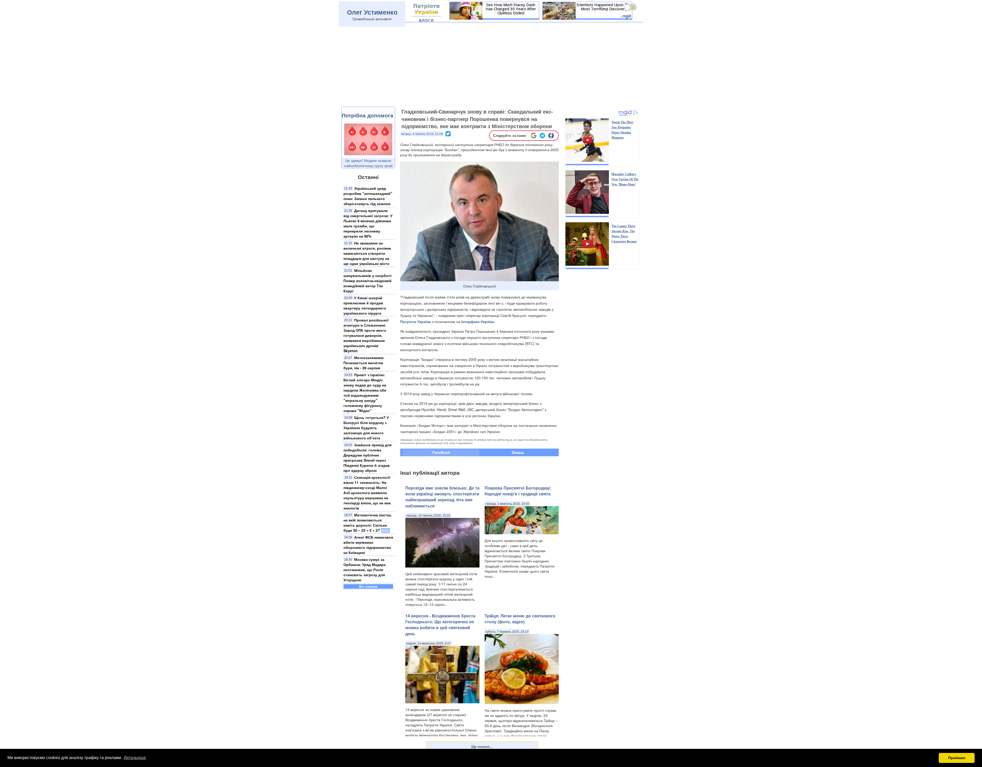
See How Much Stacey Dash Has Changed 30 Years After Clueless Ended (511, 9)
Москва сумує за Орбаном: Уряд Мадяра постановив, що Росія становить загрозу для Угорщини (364, 569)
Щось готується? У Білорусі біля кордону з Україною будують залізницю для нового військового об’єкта (366, 427)
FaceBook (441, 452)
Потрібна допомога (367, 115)
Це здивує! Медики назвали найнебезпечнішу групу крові (368, 163)
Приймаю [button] (956, 758)
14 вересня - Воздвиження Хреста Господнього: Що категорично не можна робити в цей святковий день (440, 625)
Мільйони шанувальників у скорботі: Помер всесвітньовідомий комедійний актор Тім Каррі (367, 280)
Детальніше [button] (135, 757)
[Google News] (533, 135)
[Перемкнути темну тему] (630, 7)
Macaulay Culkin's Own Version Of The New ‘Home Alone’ (625, 179)
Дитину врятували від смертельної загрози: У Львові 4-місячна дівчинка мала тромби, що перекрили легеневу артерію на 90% (368, 223)
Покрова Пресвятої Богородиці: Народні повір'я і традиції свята (518, 491)
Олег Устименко (372, 12)
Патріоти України (415, 321)
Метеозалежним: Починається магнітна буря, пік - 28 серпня (363, 362)
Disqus (518, 452)
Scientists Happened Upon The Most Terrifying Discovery (603, 7)
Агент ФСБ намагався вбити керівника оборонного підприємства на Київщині (368, 545)
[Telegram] (542, 135)
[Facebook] (551, 135)
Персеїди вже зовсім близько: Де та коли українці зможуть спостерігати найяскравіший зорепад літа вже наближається (442, 497)
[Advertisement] (491, 68)
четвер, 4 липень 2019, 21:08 (422, 134)
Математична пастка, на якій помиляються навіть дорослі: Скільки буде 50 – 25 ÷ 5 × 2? (367, 522)
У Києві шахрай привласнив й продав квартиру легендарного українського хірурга (364, 305)
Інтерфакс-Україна (477, 321)
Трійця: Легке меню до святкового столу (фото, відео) (520, 619)
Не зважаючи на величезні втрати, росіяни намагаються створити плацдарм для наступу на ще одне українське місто (367, 253)
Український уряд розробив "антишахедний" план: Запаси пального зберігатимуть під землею (367, 196)
